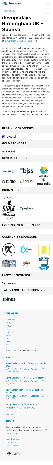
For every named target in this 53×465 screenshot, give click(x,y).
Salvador (8, 338)
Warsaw (8, 335)
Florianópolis (10, 332)
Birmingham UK (10, 11)
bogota (8, 329)
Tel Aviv (8, 344)
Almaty (8, 323)
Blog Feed (9, 414)
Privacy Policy (10, 442)
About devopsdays (12, 439)
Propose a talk (11, 350)
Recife (7, 341)
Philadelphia (10, 320)
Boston (8, 326)
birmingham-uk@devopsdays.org (20, 41)
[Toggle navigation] (47, 3)
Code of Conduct (11, 445)
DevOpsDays (14, 3)
